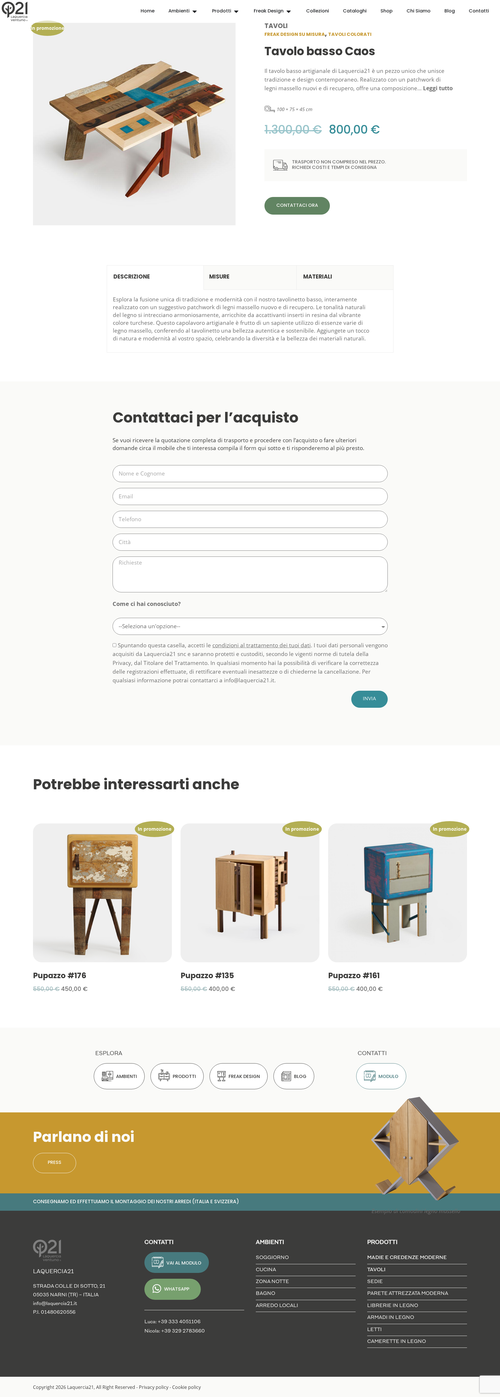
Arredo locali (277, 1305)
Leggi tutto (438, 88)
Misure (219, 277)
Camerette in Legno (396, 1341)
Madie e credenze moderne (407, 1257)
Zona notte (272, 1281)
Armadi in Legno (390, 1317)
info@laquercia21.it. (250, 680)
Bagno (265, 1293)
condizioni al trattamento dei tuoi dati (261, 645)
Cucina (266, 1269)
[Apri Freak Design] (288, 11)
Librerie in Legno (392, 1305)
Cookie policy (186, 1387)
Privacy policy (153, 1387)
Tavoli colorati (350, 34)
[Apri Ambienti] (194, 11)
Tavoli (276, 26)
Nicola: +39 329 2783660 (174, 1331)
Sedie (375, 1281)
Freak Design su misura (294, 34)
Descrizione (131, 277)
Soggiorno (272, 1257)
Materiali (317, 277)
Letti (374, 1329)
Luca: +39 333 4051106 (172, 1321)
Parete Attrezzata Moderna (407, 1293)
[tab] (155, 277)
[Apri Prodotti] (236, 11)
